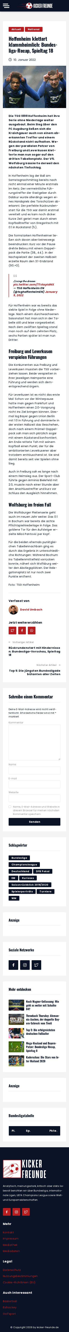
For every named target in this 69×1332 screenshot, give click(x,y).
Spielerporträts (22, 891)
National (34, 29)
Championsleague (24, 864)
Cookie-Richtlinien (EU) (19, 1282)
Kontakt (8, 1232)
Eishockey (10, 1307)
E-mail (13, 778)
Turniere (45, 891)
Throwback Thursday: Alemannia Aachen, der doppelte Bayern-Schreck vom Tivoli (43, 1019)
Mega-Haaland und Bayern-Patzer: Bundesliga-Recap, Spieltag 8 (41, 1047)
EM (13, 878)
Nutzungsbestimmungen (20, 1276)
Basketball (10, 1301)
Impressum (11, 1238)
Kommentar (16, 722)
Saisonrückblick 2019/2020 (30, 884)
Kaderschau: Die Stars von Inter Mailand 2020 (42, 1059)
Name (12, 764)
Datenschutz (12, 1270)
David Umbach (31, 610)
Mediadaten (11, 1251)
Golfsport (9, 1314)
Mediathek (10, 1245)
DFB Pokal (43, 871)
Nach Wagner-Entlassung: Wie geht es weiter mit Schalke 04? (42, 1005)
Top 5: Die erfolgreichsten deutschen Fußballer (40, 1032)
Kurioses (28, 878)
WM (14, 898)
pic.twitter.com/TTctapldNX (33, 284)
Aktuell (16, 29)
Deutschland (20, 871)
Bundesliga (19, 857)
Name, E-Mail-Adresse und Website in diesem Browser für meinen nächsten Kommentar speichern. (36, 810)
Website (13, 792)
